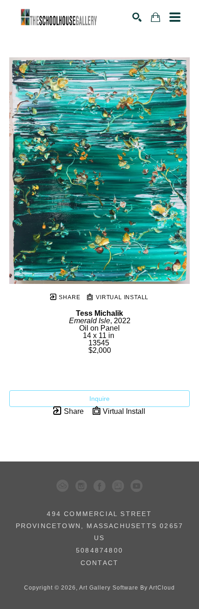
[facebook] (99, 486)
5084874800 (99, 550)
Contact (99, 563)
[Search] (137, 17)
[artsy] (118, 486)
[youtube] (137, 486)
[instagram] (81, 486)
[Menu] (174, 17)
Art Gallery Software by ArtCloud (127, 587)
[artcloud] (62, 486)
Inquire (99, 398)
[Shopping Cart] (155, 17)
